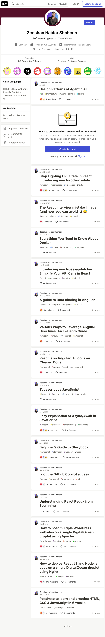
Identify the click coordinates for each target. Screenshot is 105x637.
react (53, 216)
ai (41, 94)
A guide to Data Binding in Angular (67, 300)
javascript (75, 216)
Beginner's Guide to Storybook (64, 447)
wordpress (45, 541)
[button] (7, 71)
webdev (44, 185)
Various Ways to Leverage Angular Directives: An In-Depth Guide (67, 329)
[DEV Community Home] (4, 4)
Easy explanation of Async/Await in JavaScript (68, 418)
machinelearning (67, 94)
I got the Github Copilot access (64, 474)
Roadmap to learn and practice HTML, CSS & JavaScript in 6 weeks (70, 601)
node (43, 576)
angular (56, 304)
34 (70, 484)
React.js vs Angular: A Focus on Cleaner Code (65, 360)
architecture (51, 94)
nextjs (80, 185)
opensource (56, 185)
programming (66, 247)
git (78, 479)
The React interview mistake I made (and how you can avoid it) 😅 (68, 209)
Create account (92, 3)
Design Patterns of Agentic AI (63, 89)
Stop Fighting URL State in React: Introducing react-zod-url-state (66, 178)
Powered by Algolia (56, 4)
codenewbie (81, 394)
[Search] (13, 3)
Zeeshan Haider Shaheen (51, 82)
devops (77, 541)
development (76, 367)
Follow (89, 22)
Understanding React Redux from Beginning (66, 503)
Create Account (67, 149)
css (49, 607)
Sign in (81, 156)
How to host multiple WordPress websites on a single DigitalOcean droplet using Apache (67, 532)
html (42, 607)
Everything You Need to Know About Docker (69, 241)
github (43, 479)
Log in (76, 3)
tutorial (76, 278)
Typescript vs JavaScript (59, 389)
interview (63, 216)
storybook (57, 452)
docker (54, 247)
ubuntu (67, 541)
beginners (80, 247)
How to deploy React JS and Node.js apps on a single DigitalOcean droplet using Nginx (69, 567)
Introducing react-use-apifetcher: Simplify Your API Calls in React (66, 271)
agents (80, 94)
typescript (69, 185)
